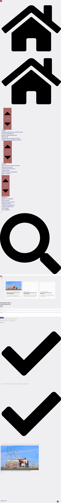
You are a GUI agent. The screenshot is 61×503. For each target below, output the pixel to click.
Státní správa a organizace (9, 172)
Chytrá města (6, 170)
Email (0, 310)
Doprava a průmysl (7, 167)
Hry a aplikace (6, 209)
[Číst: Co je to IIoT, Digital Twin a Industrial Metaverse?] (47, 285)
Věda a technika (6, 203)
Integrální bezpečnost (8, 205)
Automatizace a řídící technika (11, 165)
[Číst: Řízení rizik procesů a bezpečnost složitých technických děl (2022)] (14, 285)
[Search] (1, 276)
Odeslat (2, 317)
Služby (4, 130)
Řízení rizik (5, 137)
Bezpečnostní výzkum (8, 202)
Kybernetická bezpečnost (9, 135)
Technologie (5, 208)
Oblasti (4, 164)
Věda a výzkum (6, 173)
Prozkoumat (2, 471)
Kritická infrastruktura (8, 168)
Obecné (41, 291)
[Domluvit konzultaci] (58, 501)
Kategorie (4, 197)
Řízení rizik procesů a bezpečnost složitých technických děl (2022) (16, 470)
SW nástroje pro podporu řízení (11, 138)
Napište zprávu (2, 307)
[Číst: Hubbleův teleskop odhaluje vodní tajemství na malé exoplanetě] (30, 285)
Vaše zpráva (1, 312)
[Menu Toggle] (1, 1)
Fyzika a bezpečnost (8, 206)
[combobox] (30, 275)
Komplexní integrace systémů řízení (12, 132)
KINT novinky (5, 200)
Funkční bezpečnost (8, 133)
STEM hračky (4, 500)
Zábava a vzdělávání (7, 199)
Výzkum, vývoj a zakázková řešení (11, 140)
